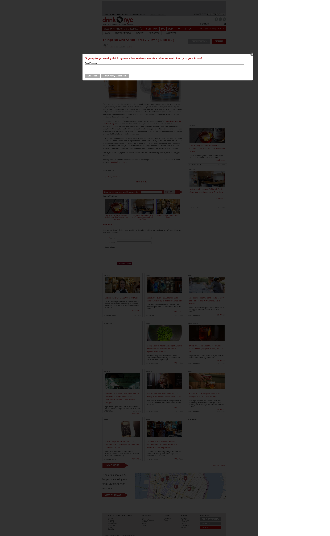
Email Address (91, 63)
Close (252, 54)
